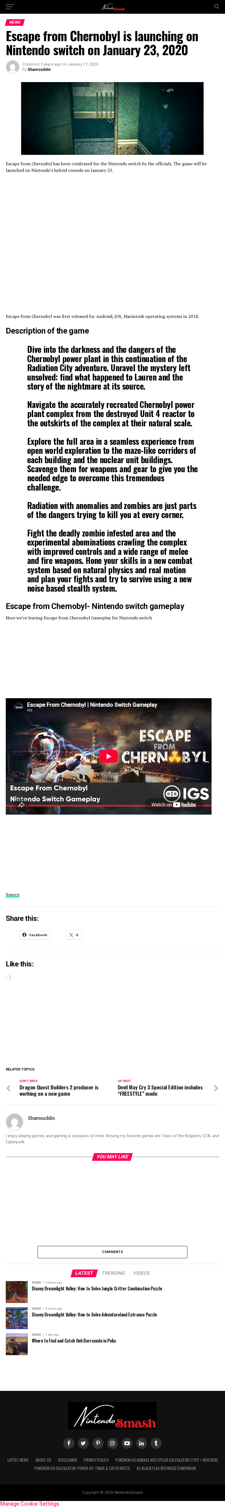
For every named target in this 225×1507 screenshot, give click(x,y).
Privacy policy (96, 1460)
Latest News (18, 1460)
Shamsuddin (39, 69)
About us (43, 1460)
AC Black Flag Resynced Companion (166, 1468)
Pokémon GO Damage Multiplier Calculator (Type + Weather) (167, 1460)
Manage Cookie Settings (29, 1503)
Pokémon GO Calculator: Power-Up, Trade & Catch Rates (82, 1468)
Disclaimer (67, 1460)
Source (12, 894)
